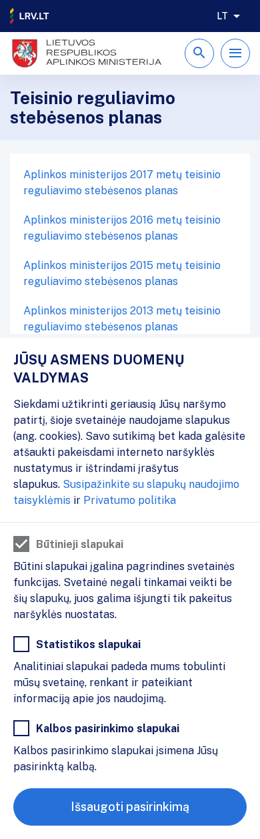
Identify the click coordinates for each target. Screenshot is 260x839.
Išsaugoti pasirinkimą (130, 807)
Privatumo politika (129, 500)
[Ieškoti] (199, 53)
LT (222, 16)
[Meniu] (235, 53)
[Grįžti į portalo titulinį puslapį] (30, 16)
